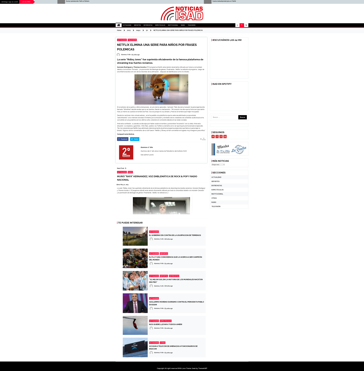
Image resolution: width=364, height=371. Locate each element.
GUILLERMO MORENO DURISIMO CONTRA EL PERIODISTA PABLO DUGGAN (176, 303)
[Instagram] (221, 136)
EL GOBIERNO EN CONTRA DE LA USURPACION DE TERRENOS (175, 235)
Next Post (120, 168)
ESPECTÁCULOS (160, 25)
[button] (237, 25)
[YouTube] (225, 136)
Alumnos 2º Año (147, 147)
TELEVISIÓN (191, 25)
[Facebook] (217, 136)
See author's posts (147, 155)
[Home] (119, 25)
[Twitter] (213, 136)
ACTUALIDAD (127, 25)
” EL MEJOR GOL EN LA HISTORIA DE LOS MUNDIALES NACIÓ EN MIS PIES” (176, 280)
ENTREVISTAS (148, 25)
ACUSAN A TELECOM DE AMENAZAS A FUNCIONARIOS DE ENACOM (173, 347)
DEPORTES (137, 25)
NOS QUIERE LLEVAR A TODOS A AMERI (165, 324)
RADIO (183, 25)
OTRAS (162, 342)
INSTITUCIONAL (173, 25)
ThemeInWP (202, 368)
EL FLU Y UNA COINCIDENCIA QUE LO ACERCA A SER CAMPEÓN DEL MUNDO (175, 258)
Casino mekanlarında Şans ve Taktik (109, 1)
